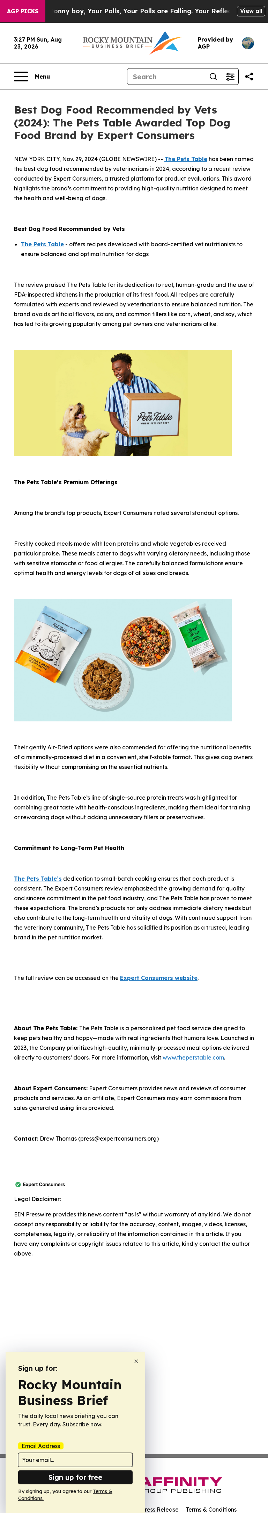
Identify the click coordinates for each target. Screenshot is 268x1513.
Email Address (41, 1445)
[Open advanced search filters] (230, 76)
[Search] (213, 76)
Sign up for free (75, 1477)
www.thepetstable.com (193, 1057)
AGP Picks (22, 11)
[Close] (136, 1361)
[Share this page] (249, 76)
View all (251, 10)
